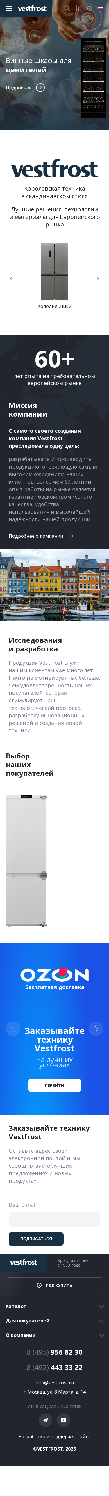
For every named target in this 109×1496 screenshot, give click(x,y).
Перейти (54, 1085)
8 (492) (55, 1367)
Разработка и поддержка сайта (54, 1436)
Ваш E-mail (23, 1205)
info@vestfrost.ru (54, 1382)
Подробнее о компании (36, 536)
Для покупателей (27, 1321)
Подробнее (19, 87)
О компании (20, 1335)
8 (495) (55, 1352)
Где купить (59, 1285)
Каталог (16, 1306)
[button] (11, 279)
